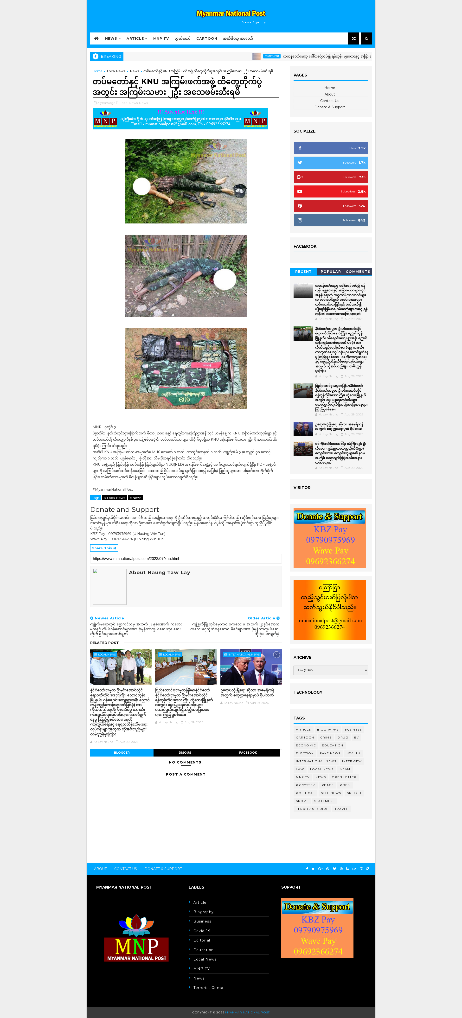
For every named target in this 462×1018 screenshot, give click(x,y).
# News (135, 498)
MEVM (345, 769)
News (111, 38)
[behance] (354, 869)
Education (332, 745)
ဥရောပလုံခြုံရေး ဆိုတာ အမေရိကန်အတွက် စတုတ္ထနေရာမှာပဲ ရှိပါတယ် (247, 692)
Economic (306, 745)
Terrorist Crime (312, 809)
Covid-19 (202, 931)
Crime (326, 737)
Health (353, 753)
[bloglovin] (334, 869)
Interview (352, 761)
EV (356, 737)
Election (305, 753)
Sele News (331, 793)
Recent (303, 271)
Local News (116, 71)
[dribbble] (341, 869)
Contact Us (329, 101)
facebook (248, 752)
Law (300, 769)
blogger (122, 752)
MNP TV (161, 38)
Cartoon (206, 38)
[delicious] (368, 869)
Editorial (201, 940)
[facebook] (307, 869)
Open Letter (344, 777)
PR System (306, 785)
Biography (328, 729)
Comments (358, 271)
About (330, 94)
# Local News (114, 498)
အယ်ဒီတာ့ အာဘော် (238, 38)
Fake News (330, 753)
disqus (185, 752)
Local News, (129, 103)
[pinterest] (327, 869)
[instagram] (361, 869)
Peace (328, 785)
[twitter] (313, 869)
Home (98, 71)
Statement (243, 56)
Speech (354, 793)
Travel (341, 809)
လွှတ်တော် (183, 38)
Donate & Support (329, 107)
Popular (331, 271)
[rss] (347, 869)
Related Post (104, 643)
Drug (343, 737)
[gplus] (320, 869)
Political (305, 793)
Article (135, 38)
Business (353, 729)
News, (143, 103)
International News (244, 654)
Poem (345, 785)
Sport (302, 801)
